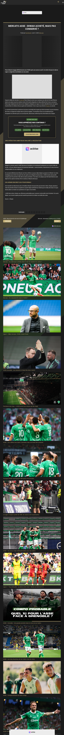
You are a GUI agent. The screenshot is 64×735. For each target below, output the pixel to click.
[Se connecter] (58, 2)
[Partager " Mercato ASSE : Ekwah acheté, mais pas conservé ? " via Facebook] (26, 212)
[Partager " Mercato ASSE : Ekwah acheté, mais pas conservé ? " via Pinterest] (36, 212)
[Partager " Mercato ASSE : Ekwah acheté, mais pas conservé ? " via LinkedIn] (39, 212)
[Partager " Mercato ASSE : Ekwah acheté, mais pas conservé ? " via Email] (41, 212)
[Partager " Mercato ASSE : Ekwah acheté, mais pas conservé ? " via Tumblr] (34, 212)
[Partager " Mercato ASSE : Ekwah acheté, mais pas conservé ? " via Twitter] (29, 212)
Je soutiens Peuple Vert (32, 134)
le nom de (21, 100)
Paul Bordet (28, 33)
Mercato (41, 33)
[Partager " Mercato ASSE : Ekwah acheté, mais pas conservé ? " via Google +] (31, 212)
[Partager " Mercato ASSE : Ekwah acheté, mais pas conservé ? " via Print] (44, 212)
